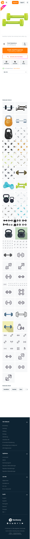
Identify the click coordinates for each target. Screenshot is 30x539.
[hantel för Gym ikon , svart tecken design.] (7, 384)
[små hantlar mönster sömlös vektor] (8, 315)
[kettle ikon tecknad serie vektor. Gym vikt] (8, 134)
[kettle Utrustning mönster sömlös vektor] (8, 185)
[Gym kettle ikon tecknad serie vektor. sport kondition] (8, 289)
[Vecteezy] (2, 2)
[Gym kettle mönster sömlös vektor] (8, 237)
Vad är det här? (16, 68)
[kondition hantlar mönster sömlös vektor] (8, 211)
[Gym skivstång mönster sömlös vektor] (8, 224)
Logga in (22, 2)
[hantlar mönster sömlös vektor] (8, 172)
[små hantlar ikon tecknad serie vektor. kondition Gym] (8, 121)
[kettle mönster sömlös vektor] (8, 198)
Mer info (6, 72)
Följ (25, 44)
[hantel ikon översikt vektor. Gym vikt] (8, 511)
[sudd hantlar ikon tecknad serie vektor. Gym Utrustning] (8, 263)
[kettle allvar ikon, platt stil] (8, 362)
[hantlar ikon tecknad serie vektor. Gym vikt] (8, 108)
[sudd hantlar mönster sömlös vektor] (8, 328)
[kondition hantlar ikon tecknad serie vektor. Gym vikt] (8, 276)
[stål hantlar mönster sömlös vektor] (8, 302)
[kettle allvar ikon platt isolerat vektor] (8, 350)
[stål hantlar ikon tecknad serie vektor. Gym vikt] (8, 147)
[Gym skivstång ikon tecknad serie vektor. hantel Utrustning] (8, 250)
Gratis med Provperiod (15, 50)
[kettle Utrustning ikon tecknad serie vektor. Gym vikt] (8, 160)
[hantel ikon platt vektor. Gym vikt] (8, 498)
